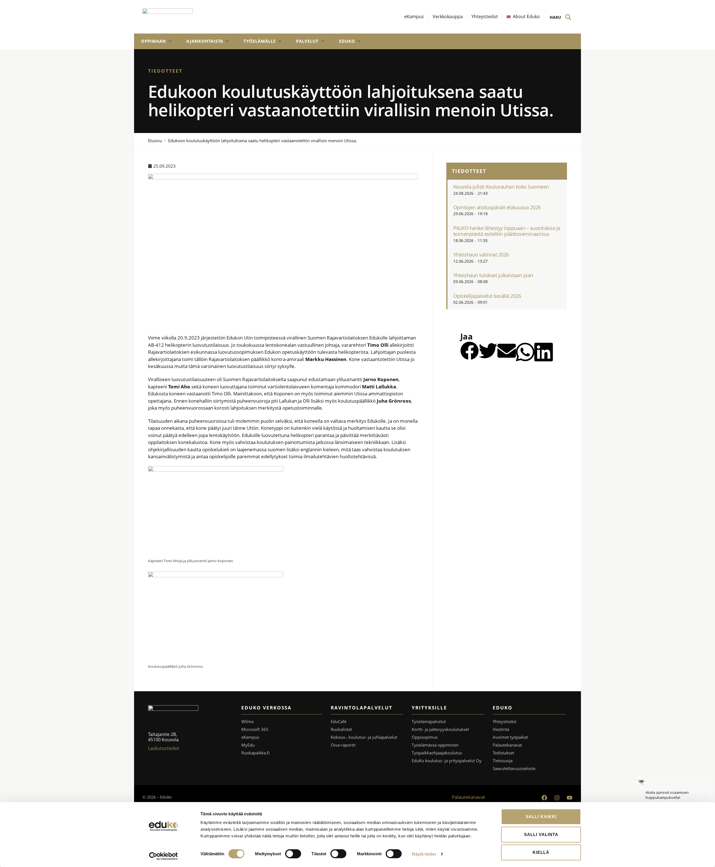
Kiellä (541, 852)
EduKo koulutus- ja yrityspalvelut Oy (447, 760)
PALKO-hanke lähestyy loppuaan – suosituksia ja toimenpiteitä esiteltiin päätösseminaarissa (506, 231)
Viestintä (501, 729)
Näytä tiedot (424, 853)
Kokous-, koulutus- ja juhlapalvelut (364, 737)
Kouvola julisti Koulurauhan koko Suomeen (501, 186)
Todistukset (503, 753)
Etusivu (155, 140)
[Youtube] (569, 798)
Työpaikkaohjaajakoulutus (437, 753)
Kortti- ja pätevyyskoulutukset (440, 729)
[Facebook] (544, 798)
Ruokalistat (341, 729)
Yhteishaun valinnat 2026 (481, 254)
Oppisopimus (425, 737)
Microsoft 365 (254, 729)
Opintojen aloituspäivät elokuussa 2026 (497, 207)
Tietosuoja (503, 760)
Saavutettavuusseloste (514, 768)
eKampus (250, 737)
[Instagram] (557, 798)
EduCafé (338, 721)
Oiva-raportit (343, 745)
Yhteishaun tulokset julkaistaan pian (493, 275)
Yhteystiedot (504, 721)
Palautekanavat (507, 745)
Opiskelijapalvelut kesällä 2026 (487, 296)
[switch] (293, 853)
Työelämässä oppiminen (435, 745)
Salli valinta (541, 834)
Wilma (247, 721)
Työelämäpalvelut (429, 721)
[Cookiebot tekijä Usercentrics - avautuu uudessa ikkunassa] (163, 856)
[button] (156, 41)
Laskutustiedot (163, 748)
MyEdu (248, 745)
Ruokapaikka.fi (255, 753)
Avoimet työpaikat (510, 737)
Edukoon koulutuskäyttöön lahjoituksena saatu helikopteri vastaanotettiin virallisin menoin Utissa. (262, 140)
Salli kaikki (541, 816)
